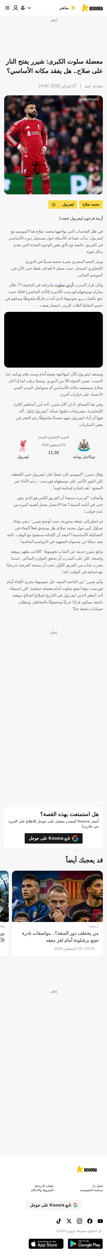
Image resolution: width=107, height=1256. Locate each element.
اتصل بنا (98, 1186)
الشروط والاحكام (42, 1190)
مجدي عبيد (93, 86)
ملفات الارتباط (44, 1186)
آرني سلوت (64, 285)
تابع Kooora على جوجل (49, 838)
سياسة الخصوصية (91, 1190)
